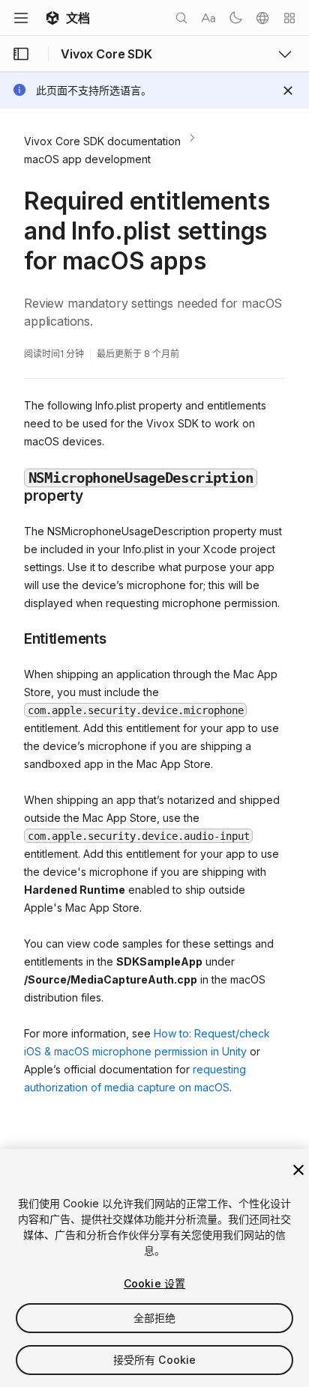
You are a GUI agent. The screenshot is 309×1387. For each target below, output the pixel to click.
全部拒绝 (155, 1317)
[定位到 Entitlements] (12, 637)
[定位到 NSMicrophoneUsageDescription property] (12, 476)
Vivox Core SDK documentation (102, 141)
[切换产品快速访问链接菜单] (285, 54)
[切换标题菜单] (21, 18)
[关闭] (299, 1169)
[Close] (288, 91)
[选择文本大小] (208, 17)
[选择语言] (262, 17)
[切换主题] (235, 17)
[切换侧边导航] (21, 54)
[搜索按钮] (181, 17)
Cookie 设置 (154, 1283)
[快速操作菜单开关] (289, 17)
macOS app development (87, 159)
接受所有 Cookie (154, 1359)
